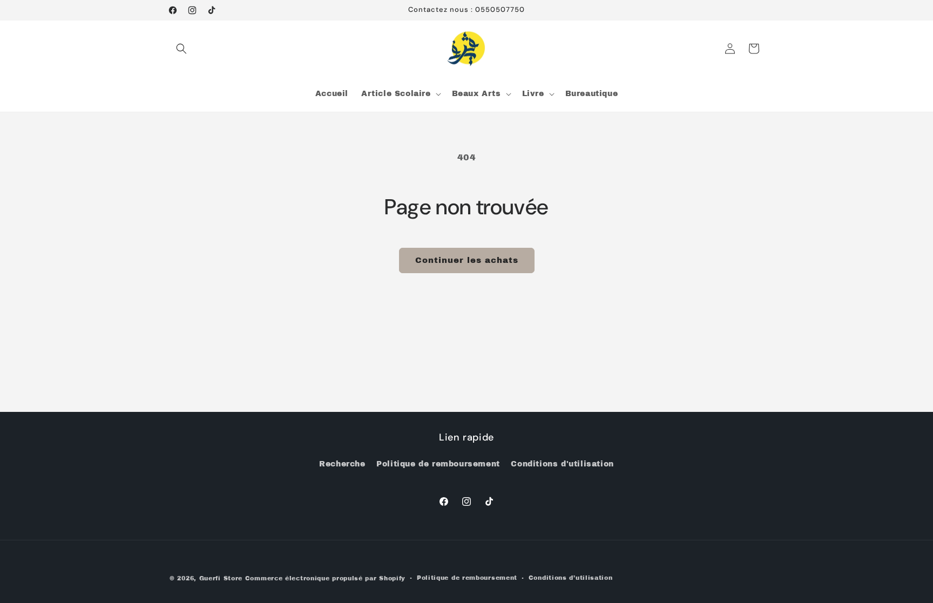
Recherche (342, 464)
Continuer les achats (466, 260)
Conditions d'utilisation (562, 464)
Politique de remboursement (438, 464)
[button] (181, 48)
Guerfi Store (220, 578)
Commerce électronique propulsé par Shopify (325, 578)
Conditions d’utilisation (571, 577)
